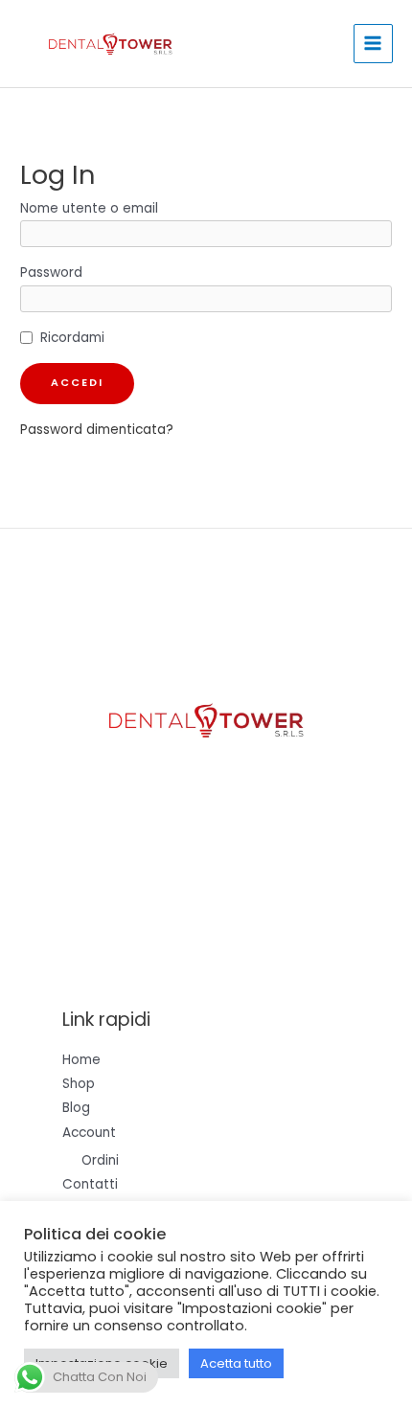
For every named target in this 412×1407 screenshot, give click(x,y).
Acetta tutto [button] (236, 1363)
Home (81, 1060)
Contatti (90, 1184)
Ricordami (72, 338)
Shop (78, 1084)
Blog (76, 1108)
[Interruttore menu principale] (373, 43)
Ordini (100, 1160)
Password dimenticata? (96, 429)
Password (51, 272)
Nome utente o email (89, 208)
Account (89, 1132)
